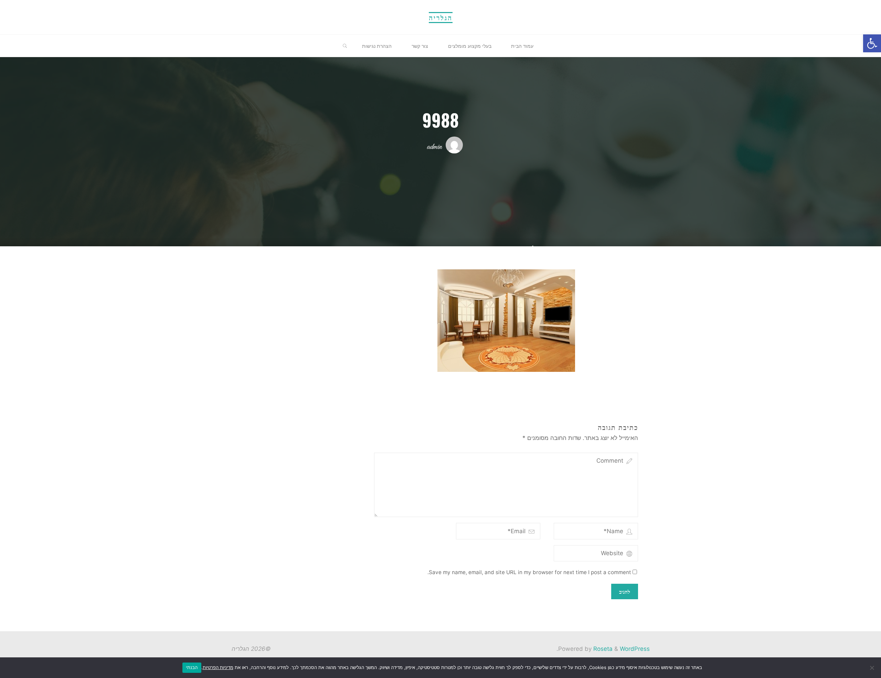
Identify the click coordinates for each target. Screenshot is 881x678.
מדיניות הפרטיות (218, 667)
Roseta (602, 648)
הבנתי (192, 667)
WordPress (635, 648)
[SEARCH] (345, 46)
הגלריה (441, 17)
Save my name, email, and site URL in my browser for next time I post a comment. (529, 572)
